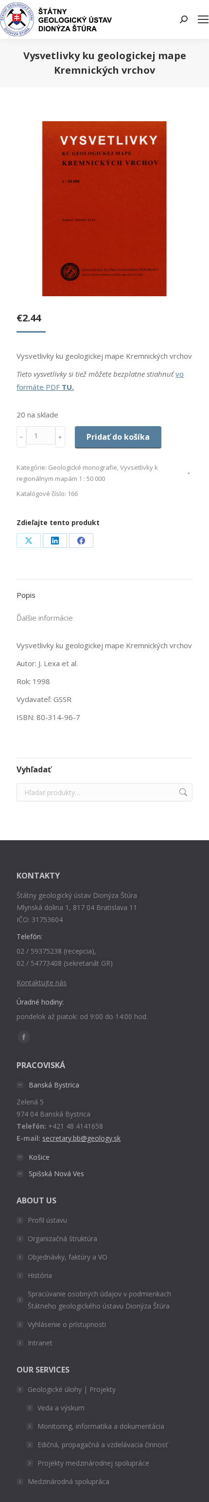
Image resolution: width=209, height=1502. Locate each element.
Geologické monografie (82, 467)
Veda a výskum (61, 1407)
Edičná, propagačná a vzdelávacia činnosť (102, 1444)
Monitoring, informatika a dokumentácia (100, 1426)
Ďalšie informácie (45, 618)
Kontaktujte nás (42, 982)
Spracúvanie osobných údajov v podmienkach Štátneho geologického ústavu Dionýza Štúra (99, 1299)
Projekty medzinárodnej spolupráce (93, 1463)
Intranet (40, 1342)
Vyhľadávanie (182, 792)
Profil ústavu (47, 1220)
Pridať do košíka (118, 436)
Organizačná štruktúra (62, 1238)
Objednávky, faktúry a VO (67, 1257)
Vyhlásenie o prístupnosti (67, 1324)
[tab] (104, 590)
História (40, 1275)
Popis (26, 595)
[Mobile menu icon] (203, 19)
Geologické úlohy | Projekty (72, 1389)
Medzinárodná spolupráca (68, 1481)
